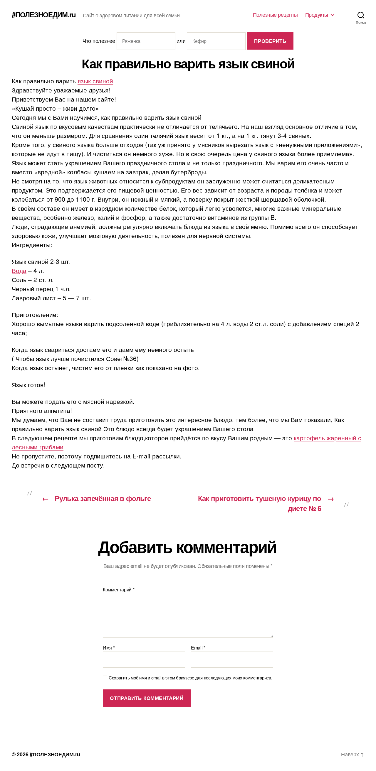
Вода (19, 270)
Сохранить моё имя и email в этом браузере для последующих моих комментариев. (190, 678)
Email (198, 647)
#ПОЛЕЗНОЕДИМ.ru (44, 14)
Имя (109, 647)
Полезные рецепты (275, 14)
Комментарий (119, 589)
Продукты (316, 14)
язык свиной (95, 80)
